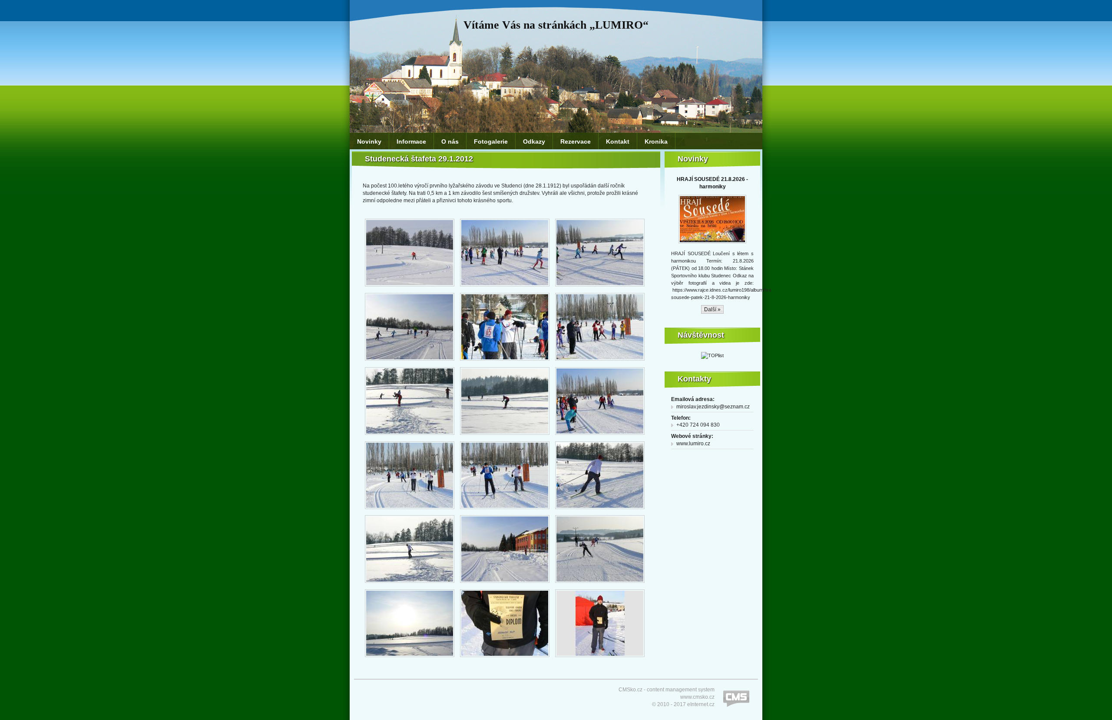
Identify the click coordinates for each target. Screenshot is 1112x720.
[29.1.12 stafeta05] (505, 361)
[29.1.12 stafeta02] (505, 287)
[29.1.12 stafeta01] (410, 287)
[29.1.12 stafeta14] (505, 583)
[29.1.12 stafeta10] (410, 435)
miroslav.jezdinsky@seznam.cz (713, 407)
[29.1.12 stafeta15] (600, 583)
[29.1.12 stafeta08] (600, 435)
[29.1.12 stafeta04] (410, 361)
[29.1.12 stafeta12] (600, 509)
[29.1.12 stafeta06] (600, 361)
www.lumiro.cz (693, 444)
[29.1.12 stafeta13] (410, 583)
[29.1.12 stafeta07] (505, 435)
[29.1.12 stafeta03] (600, 287)
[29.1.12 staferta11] (505, 509)
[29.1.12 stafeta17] (505, 657)
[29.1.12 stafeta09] (410, 509)
